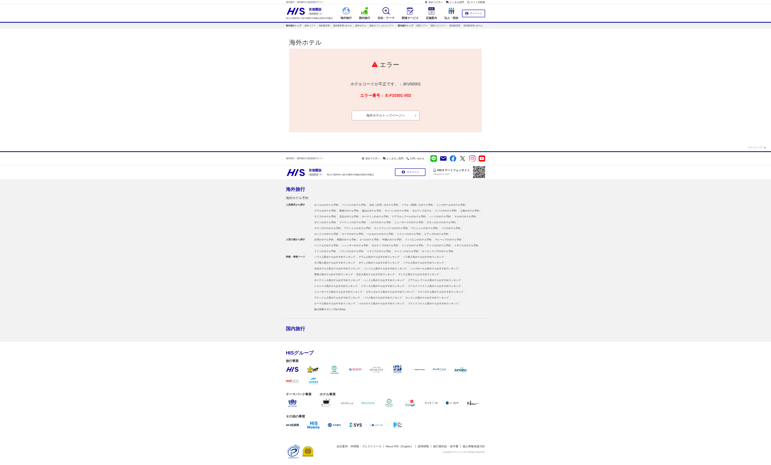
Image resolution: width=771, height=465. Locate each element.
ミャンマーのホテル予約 (355, 245)
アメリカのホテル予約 (439, 245)
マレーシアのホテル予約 (448, 239)
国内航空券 (454, 25)
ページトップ (755, 147)
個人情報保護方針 (474, 446)
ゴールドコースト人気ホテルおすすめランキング (434, 286)
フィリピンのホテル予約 (418, 239)
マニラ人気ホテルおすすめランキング (418, 274)
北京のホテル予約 (349, 216)
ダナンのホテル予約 (325, 222)
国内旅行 (295, 328)
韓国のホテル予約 (346, 239)
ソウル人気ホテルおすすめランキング (423, 262)
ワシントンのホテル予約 (424, 228)
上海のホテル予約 (469, 210)
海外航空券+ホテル (342, 25)
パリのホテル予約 (450, 228)
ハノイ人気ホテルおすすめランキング (383, 280)
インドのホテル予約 (412, 245)
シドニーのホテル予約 (409, 234)
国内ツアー (421, 25)
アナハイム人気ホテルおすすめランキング (337, 297)
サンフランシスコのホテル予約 (391, 228)
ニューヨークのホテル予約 (408, 222)
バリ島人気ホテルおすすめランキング (423, 256)
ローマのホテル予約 (352, 234)
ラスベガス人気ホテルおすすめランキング (440, 291)
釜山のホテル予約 (371, 210)
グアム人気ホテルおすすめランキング (379, 256)
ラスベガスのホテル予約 (327, 228)
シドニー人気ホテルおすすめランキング (336, 286)
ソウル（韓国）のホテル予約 (417, 204)
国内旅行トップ (405, 25)
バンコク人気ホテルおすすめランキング (385, 268)
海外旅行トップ (293, 25)
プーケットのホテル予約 (352, 222)
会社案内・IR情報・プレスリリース (359, 446)
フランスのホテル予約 (351, 251)
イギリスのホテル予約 (466, 245)
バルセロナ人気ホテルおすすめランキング (381, 303)
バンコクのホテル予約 (354, 204)
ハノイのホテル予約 (440, 216)
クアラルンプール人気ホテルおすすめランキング (434, 280)
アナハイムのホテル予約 (357, 228)
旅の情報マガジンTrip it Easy (330, 309)
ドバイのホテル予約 (446, 210)
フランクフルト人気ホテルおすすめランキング (433, 303)
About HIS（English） (399, 446)
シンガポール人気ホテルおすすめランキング (434, 268)
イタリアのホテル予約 (379, 251)
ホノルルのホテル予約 (326, 204)
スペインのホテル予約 (406, 251)
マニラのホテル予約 (325, 216)
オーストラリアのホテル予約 (437, 251)
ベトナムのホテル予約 (326, 245)
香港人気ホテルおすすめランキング (333, 274)
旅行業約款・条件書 (445, 446)
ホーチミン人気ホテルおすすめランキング (337, 280)
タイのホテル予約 (369, 239)
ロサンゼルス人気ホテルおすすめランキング (390, 291)
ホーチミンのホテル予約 (375, 216)
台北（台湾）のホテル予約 (383, 204)
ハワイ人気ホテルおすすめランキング (334, 256)
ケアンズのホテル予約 (436, 234)
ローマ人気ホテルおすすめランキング (334, 303)
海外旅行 (295, 189)
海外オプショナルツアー (381, 25)
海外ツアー (310, 25)
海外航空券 (324, 25)
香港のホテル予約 (349, 210)
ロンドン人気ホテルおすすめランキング (427, 297)
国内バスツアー (438, 25)
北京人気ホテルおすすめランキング (375, 274)
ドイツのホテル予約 (325, 251)
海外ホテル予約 (297, 198)
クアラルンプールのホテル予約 (409, 216)
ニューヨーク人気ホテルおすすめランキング (338, 291)
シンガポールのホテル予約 (450, 204)
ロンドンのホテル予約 (326, 234)
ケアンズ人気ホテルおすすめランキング (382, 286)
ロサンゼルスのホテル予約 (441, 222)
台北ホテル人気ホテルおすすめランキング (337, 268)
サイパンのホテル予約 (397, 210)
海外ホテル (360, 25)
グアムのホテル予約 (325, 210)
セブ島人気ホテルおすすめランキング (334, 262)
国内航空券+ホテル (473, 25)
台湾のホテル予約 (323, 239)
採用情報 (423, 446)
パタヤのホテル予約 (380, 222)
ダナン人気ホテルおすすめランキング (379, 262)
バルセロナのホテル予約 (380, 234)
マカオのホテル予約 (465, 216)
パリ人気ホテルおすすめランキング (382, 297)
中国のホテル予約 (392, 239)
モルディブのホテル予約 (385, 245)
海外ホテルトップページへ (385, 115)
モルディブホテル (421, 210)
